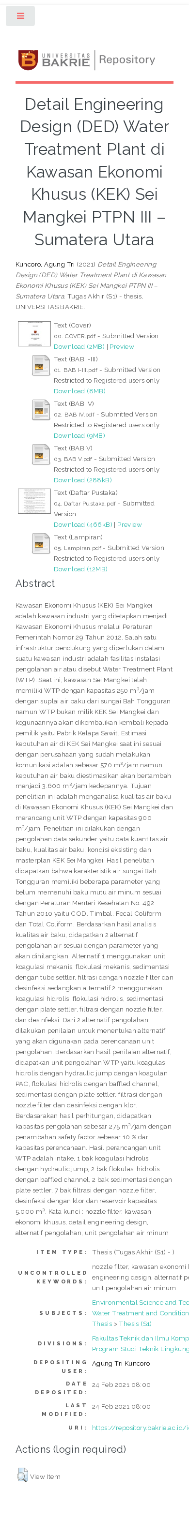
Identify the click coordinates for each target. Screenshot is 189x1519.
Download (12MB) (81, 569)
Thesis (102, 1323)
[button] (22, 1475)
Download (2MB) (79, 346)
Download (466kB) (83, 524)
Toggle (21, 18)
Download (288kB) (83, 480)
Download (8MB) (80, 391)
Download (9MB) (80, 435)
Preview (122, 346)
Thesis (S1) (135, 1323)
